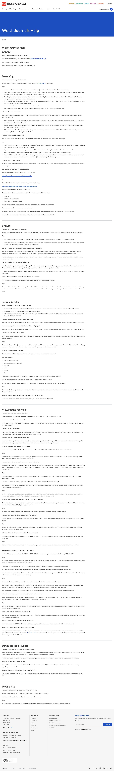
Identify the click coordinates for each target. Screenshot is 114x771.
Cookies (4, 768)
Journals (86, 3)
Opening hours (53, 718)
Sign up (108, 724)
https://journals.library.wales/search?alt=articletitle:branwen (19, 186)
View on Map (7, 728)
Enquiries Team (31, 632)
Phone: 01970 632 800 (9, 748)
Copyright (22, 768)
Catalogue (93, 3)
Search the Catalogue (55, 723)
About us (33, 718)
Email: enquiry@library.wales (11, 752)
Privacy (13, 768)
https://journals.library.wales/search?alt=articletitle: (17, 176)
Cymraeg (109, 3)
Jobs (32, 723)
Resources (101, 3)
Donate (33, 730)
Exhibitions (52, 728)
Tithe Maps (71, 3)
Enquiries (33, 725)
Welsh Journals (42, 83)
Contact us (34, 720)
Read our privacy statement (83, 729)
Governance (34, 728)
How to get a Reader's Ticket (57, 725)
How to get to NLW (54, 720)
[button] (16, 9)
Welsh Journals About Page (38, 58)
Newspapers (79, 3)
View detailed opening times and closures (15, 740)
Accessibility (32, 768)
